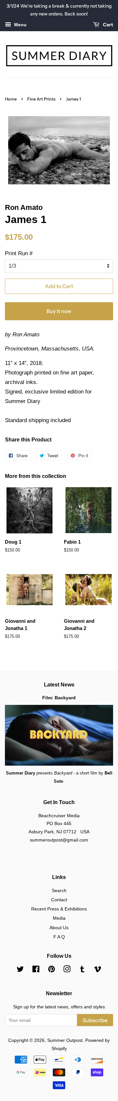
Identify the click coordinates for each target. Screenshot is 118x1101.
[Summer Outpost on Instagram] (66, 970)
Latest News (59, 684)
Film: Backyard (59, 697)
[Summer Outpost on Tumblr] (82, 970)
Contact (59, 899)
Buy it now (59, 311)
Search (59, 890)
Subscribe (95, 1020)
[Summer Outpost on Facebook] (36, 970)
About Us (59, 927)
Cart (107, 25)
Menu (20, 24)
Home (11, 99)
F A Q (59, 936)
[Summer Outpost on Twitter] (20, 970)
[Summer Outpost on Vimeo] (97, 970)
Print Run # (18, 253)
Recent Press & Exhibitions (59, 908)
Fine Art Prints (41, 99)
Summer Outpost (65, 1040)
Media (59, 918)
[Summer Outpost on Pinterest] (51, 970)
